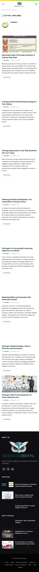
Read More (7, 77)
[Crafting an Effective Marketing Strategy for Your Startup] (19, 90)
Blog (3, 10)
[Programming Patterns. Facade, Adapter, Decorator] (7, 506)
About (12, 562)
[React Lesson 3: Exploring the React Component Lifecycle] (7, 495)
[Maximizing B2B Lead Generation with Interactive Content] (19, 286)
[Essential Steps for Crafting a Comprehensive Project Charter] (7, 545)
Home (7, 562)
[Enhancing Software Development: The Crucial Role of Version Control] (19, 188)
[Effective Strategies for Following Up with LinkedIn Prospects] (7, 484)
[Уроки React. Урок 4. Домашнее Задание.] (7, 523)
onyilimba (13, 22)
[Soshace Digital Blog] (19, 4)
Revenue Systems (21, 562)
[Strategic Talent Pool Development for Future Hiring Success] (19, 384)
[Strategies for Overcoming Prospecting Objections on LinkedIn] (19, 237)
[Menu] (3, 4)
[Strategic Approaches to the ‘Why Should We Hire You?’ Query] (19, 139)
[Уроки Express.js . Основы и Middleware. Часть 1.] (7, 534)
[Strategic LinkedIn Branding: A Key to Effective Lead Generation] (19, 335)
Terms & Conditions (21, 564)
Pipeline (20, 567)
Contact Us (32, 562)
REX (30, 564)
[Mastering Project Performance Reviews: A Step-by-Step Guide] (19, 44)
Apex (34, 564)
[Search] (36, 4)
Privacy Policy (9, 564)
